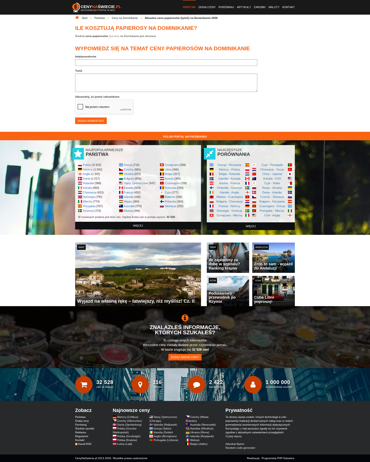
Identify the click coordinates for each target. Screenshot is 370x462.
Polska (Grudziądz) (128, 436)
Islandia (128, 196)
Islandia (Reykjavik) (202, 436)
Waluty (273, 7)
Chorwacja (89, 192)
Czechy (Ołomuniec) (129, 420)
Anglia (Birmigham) (165, 436)
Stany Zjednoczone (136, 183)
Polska (87, 164)
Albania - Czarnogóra (229, 196)
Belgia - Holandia (229, 174)
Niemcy (88, 169)
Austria (169, 178)
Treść (78, 70)
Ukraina (129, 174)
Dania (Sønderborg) (129, 424)
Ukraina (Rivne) (199, 432)
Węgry (128, 201)
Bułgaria (129, 178)
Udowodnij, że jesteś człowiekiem (97, 96)
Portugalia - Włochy (272, 210)
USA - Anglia (272, 215)
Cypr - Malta (272, 183)
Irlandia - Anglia (229, 192)
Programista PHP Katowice (278, 458)
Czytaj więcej (233, 436)
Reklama (80, 432)
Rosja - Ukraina (272, 187)
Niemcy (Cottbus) (127, 416)
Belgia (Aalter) (199, 443)
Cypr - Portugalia (272, 164)
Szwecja (88, 210)
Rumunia (170, 187)
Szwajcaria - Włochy (229, 215)
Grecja (128, 164)
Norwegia (89, 196)
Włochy (87, 201)
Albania (128, 210)
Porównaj (226, 7)
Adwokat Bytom (234, 443)
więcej (138, 225)
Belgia (168, 174)
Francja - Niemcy (229, 206)
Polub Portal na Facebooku (185, 136)
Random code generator (240, 447)
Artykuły (244, 7)
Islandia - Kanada (229, 178)
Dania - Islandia (272, 192)
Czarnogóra (172, 183)
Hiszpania (89, 206)
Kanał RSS (84, 443)
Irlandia (87, 187)
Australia (129, 206)
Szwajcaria (172, 164)
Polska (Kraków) (127, 440)
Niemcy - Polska (229, 169)
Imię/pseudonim (85, 56)
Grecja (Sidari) (162, 428)
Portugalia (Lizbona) (166, 440)
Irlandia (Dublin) (163, 432)
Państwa (189, 7)
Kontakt (288, 7)
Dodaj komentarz (91, 120)
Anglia (86, 174)
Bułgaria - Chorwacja (229, 201)
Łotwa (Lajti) (124, 443)
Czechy (129, 169)
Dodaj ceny (207, 7)
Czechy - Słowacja (272, 196)
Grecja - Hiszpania (229, 164)
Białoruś (170, 196)
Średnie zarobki (84, 428)
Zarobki (260, 7)
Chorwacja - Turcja (272, 169)
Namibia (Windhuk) (202, 428)
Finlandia (170, 201)
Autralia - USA (272, 178)
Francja (128, 192)
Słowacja (170, 206)
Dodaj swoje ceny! (185, 357)
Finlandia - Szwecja (229, 187)
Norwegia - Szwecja (229, 210)
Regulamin (81, 436)
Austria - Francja (229, 183)
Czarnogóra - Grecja (272, 206)
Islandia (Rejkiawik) (165, 424)
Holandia (88, 183)
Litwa (168, 169)
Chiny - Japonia (272, 174)
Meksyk (194, 440)
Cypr (168, 192)
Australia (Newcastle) (203, 424)
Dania (86, 178)
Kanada (128, 187)
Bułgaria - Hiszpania (272, 201)
